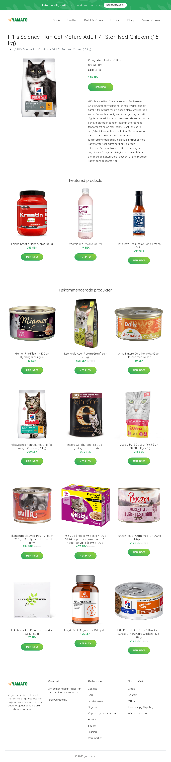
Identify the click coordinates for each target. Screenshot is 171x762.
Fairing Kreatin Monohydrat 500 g (32, 244)
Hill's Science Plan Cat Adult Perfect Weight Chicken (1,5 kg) (32, 446)
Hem (10, 49)
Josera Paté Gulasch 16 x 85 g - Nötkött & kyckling (139, 446)
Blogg (131, 20)
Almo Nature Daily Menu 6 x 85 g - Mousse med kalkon (138, 355)
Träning (115, 20)
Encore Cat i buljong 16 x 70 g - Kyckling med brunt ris (85, 446)
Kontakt (132, 694)
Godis (56, 20)
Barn (91, 694)
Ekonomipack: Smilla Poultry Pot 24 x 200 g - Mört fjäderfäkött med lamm (32, 539)
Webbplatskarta (137, 713)
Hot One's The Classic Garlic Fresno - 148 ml (139, 245)
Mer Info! (101, 87)
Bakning (92, 688)
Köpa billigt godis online (102, 713)
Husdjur (107, 60)
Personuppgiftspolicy (140, 707)
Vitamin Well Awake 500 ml (85, 244)
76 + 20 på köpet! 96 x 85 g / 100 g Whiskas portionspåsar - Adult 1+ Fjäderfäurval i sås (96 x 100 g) (85, 539)
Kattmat (117, 60)
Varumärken (151, 20)
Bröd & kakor (93, 20)
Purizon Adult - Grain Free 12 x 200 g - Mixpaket (139, 537)
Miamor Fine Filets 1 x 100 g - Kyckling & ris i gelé (32, 355)
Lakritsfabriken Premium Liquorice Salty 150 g (32, 632)
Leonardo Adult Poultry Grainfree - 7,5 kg (85, 355)
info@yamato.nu (57, 699)
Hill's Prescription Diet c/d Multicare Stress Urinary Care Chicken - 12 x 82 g (138, 634)
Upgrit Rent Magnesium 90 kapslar (85, 630)
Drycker (92, 707)
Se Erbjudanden (115, 5)
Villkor (131, 701)
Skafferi (72, 20)
